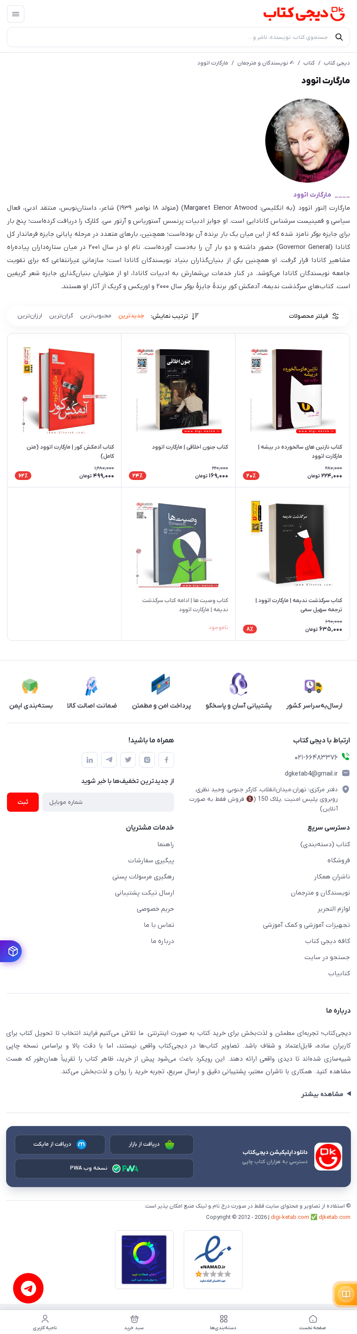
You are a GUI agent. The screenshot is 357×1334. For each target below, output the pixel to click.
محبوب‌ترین (95, 316)
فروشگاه (338, 860)
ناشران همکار (332, 876)
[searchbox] (178, 37)
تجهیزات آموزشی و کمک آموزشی (306, 925)
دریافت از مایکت (53, 1144)
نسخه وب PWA (89, 1168)
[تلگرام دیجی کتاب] (109, 760)
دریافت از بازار (144, 1144)
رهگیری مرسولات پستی (143, 876)
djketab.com (334, 1217)
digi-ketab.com (290, 1217)
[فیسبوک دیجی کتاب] (166, 760)
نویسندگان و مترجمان (320, 892)
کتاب (309, 63)
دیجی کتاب (337, 63)
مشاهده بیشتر (322, 1094)
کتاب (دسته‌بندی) (325, 844)
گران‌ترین (61, 316)
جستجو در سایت (327, 957)
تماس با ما (159, 925)
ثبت (22, 802)
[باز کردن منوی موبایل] (15, 14)
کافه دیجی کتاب (327, 941)
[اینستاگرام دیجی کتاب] (147, 760)
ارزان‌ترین (29, 316)
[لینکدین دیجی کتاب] (90, 760)
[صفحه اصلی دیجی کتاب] (295, 14)
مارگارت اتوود (212, 63)
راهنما (165, 844)
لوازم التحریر (333, 909)
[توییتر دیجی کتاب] (128, 760)
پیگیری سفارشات (151, 860)
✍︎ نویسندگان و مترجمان (265, 63)
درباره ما (162, 941)
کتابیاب (339, 973)
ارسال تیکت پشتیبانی (144, 892)
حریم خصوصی (155, 909)
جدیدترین (131, 316)
